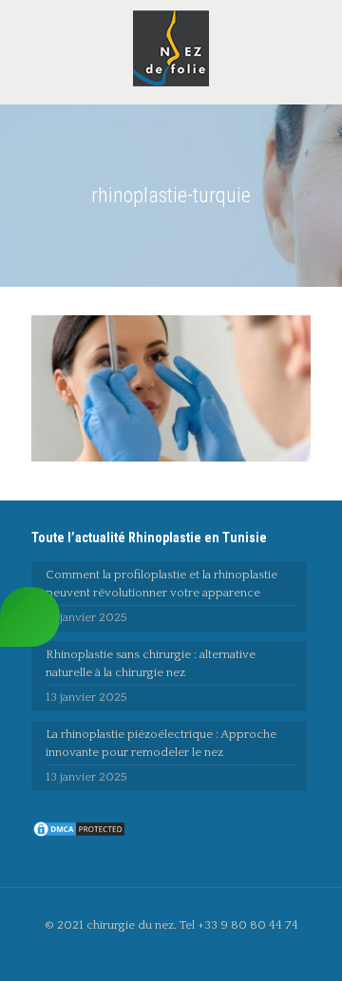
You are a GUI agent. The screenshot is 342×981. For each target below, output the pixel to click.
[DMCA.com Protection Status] (78, 834)
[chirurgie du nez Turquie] (171, 47)
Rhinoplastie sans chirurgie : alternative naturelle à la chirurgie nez (151, 663)
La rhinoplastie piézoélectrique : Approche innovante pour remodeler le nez (161, 743)
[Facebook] (158, 952)
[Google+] (184, 952)
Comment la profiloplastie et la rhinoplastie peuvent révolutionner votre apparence (161, 583)
